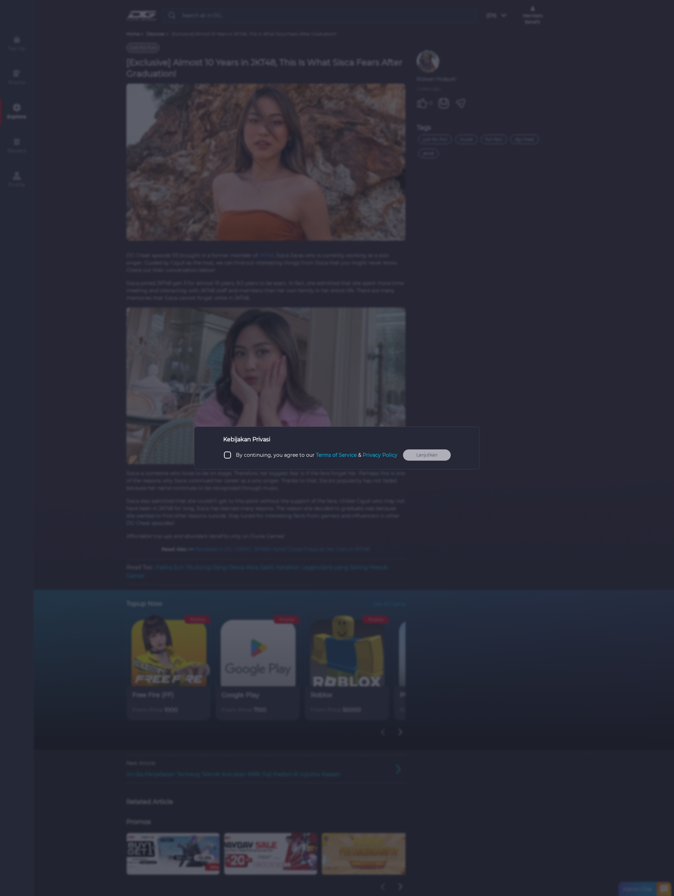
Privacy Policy (380, 455)
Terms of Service (336, 455)
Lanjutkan (426, 454)
